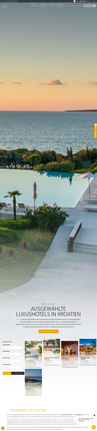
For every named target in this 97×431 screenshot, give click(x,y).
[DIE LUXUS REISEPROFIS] (4, 6)
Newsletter (80, 5)
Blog (69, 5)
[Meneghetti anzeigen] (69, 354)
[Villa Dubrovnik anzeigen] (33, 354)
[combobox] (12, 347)
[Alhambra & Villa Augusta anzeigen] (87, 352)
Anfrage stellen (7, 373)
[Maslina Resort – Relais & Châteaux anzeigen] (51, 352)
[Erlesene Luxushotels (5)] (12, 347)
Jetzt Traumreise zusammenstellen (48, 331)
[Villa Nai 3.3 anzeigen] (33, 382)
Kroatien (19, 319)
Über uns (74, 5)
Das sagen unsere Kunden (11, 1)
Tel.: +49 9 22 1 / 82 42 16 (18, 373)
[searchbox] (12, 347)
